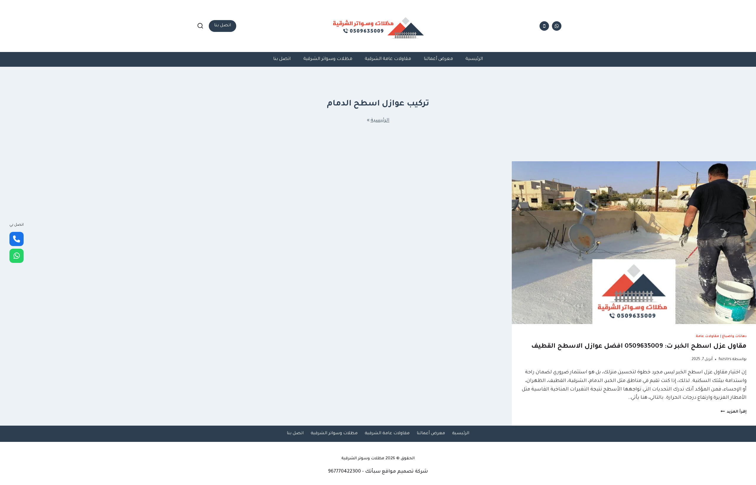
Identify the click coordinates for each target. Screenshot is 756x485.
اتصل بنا (222, 25)
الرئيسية (474, 59)
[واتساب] (556, 26)
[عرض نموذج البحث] (200, 26)
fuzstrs (724, 359)
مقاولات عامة (707, 336)
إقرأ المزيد (734, 412)
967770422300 (344, 471)
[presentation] (634, 242)
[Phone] (16, 239)
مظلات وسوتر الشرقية (362, 458)
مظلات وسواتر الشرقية (327, 59)
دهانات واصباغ (734, 336)
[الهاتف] (544, 26)
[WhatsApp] (16, 256)
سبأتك (373, 471)
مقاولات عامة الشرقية (388, 59)
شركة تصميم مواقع (405, 471)
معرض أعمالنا (438, 59)
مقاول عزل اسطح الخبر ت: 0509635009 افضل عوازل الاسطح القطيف (639, 346)
